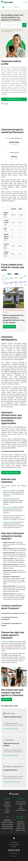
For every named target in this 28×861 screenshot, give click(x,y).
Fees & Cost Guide (20, 801)
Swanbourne (6, 490)
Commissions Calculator (7, 822)
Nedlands (5, 499)
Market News (20, 821)
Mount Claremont (8, 507)
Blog (21, 806)
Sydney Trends (20, 826)
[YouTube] (14, 850)
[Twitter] (16, 850)
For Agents (7, 810)
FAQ (7, 808)
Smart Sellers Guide (21, 804)
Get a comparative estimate (11, 755)
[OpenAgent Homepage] (7, 2)
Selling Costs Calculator (7, 824)
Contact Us (7, 812)
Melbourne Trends (20, 830)
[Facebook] (9, 850)
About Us (7, 801)
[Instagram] (19, 850)
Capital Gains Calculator (7, 828)
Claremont (6, 641)
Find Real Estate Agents (7, 826)
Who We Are (7, 804)
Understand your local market (12, 782)
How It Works (7, 806)
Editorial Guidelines (20, 810)
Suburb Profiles (9, 7)
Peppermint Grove (8, 522)
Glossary (21, 808)
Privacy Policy (14, 842)
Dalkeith (5, 515)
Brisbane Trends (21, 828)
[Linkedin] (12, 850)
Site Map (14, 846)
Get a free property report (11, 728)
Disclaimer (13, 856)
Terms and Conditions (14, 844)
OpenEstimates (7, 820)
